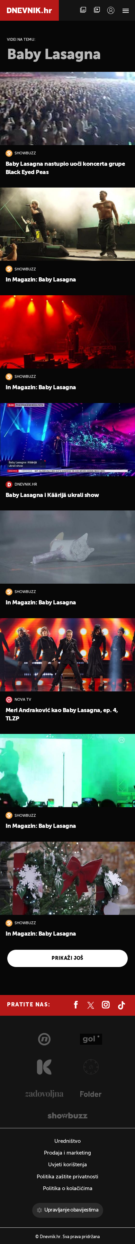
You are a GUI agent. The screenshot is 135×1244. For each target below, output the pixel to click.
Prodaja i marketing (67, 1153)
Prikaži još (67, 958)
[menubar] (111, 10)
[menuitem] (111, 10)
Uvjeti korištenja (67, 1164)
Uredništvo (67, 1141)
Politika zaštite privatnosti (67, 1176)
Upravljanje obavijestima (71, 1210)
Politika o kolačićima (67, 1188)
